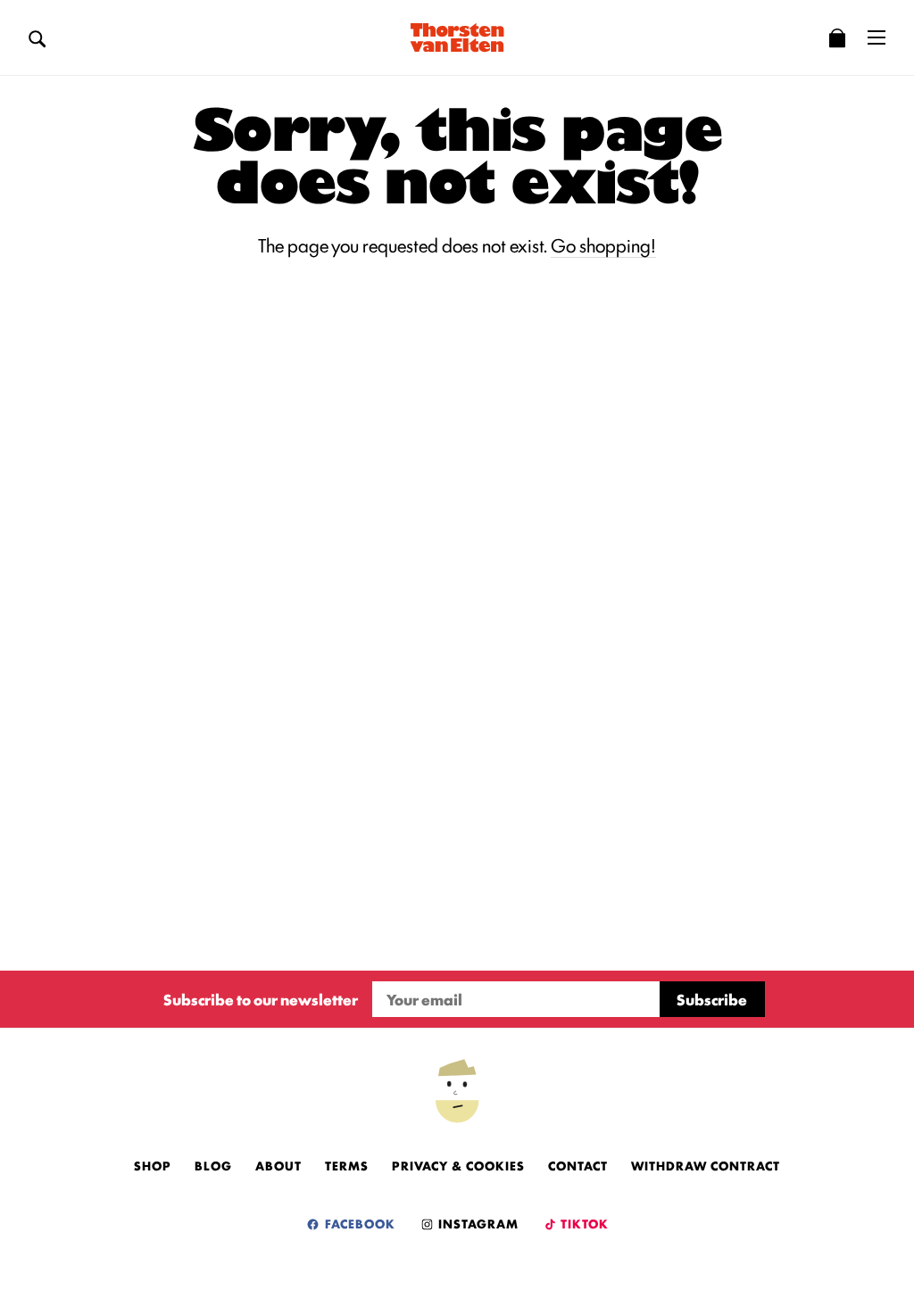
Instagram (477, 1223)
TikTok (583, 1223)
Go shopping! (603, 244)
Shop (152, 1165)
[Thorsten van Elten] (457, 37)
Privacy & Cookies (458, 1165)
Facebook (358, 1223)
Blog (213, 1165)
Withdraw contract (705, 1165)
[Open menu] (876, 37)
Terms (347, 1165)
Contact (578, 1165)
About (278, 1165)
